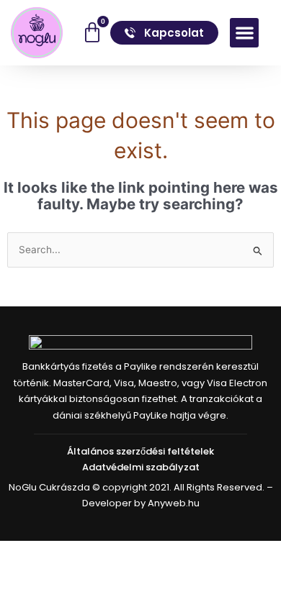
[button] (244, 32)
